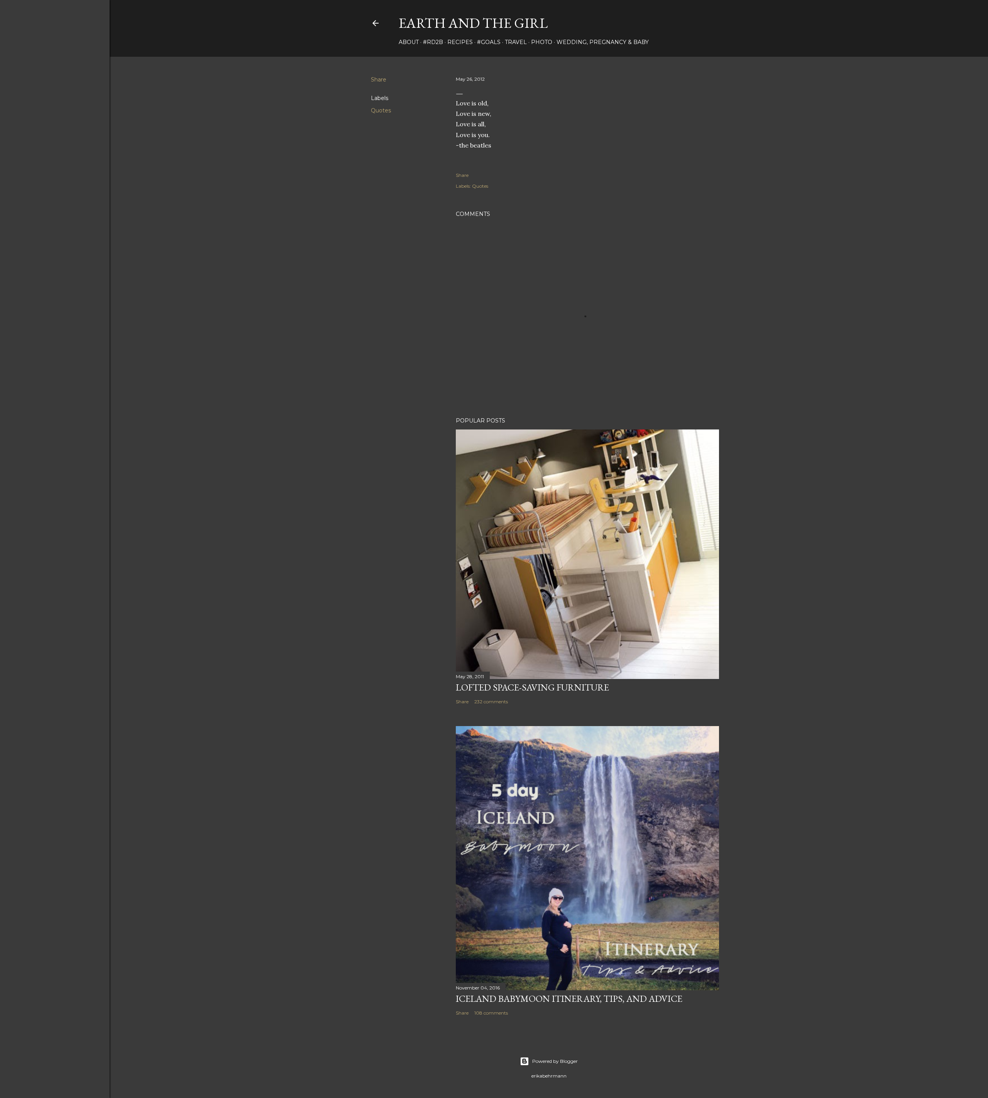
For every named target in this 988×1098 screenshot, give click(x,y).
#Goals (489, 42)
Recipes (460, 42)
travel (516, 42)
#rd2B (433, 42)
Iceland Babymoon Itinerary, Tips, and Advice (569, 999)
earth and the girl (473, 23)
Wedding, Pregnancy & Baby (603, 42)
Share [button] (378, 79)
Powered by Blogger (555, 1061)
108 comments (491, 1013)
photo (541, 42)
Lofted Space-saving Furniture (532, 687)
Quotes (381, 110)
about (409, 42)
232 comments (491, 701)
